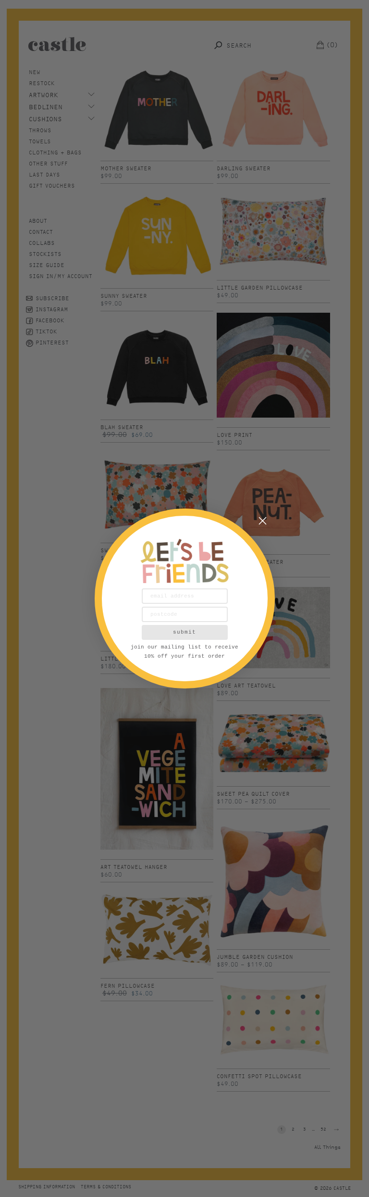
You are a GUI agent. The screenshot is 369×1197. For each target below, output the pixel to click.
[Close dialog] (262, 520)
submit (184, 632)
